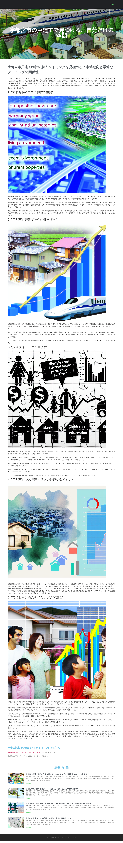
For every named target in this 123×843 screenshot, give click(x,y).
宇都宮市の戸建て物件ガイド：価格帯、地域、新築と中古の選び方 (52, 789)
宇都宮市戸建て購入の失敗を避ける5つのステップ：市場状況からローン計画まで (57, 774)
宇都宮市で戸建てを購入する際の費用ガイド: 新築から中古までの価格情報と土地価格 (59, 803)
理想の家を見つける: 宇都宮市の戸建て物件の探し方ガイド (49, 818)
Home (112, 4)
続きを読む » (29, 783)
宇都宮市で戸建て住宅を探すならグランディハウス (25, 752)
